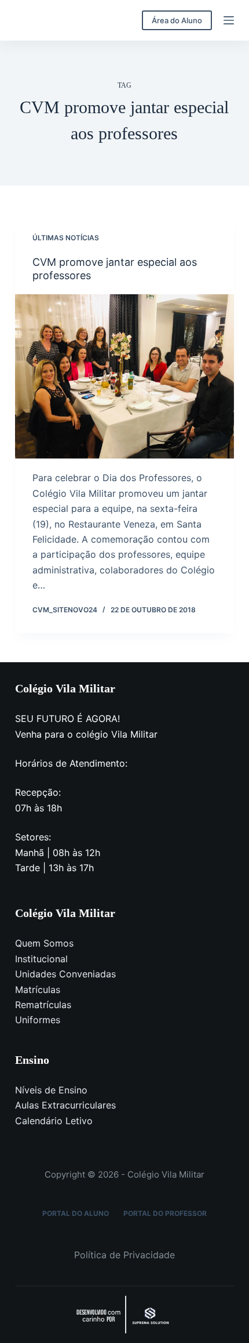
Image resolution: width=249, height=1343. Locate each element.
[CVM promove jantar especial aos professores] (124, 376)
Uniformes (37, 1020)
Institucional (41, 959)
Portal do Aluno (75, 1213)
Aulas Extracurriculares (65, 1105)
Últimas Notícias (65, 237)
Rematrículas (43, 1004)
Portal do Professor (165, 1213)
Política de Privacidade (124, 1255)
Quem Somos (44, 943)
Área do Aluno (177, 20)
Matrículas (37, 989)
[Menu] (229, 20)
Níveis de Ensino (51, 1090)
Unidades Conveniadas (65, 974)
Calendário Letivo (54, 1121)
